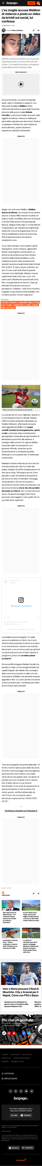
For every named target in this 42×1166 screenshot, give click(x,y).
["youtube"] (14, 1033)
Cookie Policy (6, 1058)
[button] (38, 30)
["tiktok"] (4, 1033)
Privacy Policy (27, 1054)
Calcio (4, 888)
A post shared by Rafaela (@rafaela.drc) (21, 629)
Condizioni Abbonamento (21, 1058)
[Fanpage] (21, 1098)
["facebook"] (24, 1033)
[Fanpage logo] (12, 3)
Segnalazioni (15, 1054)
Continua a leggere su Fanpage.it (21, 810)
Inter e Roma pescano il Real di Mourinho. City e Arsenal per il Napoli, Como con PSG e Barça (21, 992)
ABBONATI (31, 3)
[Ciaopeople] (21, 1160)
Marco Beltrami (17, 30)
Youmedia (5, 1054)
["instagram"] (9, 1033)
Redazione (5, 1061)
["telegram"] (29, 1033)
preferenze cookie (17, 1061)
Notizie (9, 888)
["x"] (19, 1033)
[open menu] (2, 3)
